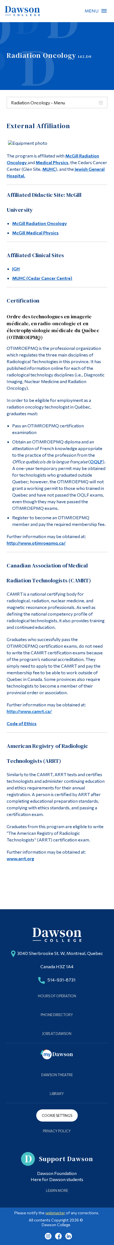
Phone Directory (57, 1014)
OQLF (96, 461)
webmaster (55, 1212)
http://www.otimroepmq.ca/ (36, 543)
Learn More (57, 1190)
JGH (16, 268)
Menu (104, 11)
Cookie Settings (57, 1115)
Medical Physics (52, 162)
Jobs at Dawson (56, 1033)
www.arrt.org (20, 858)
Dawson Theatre (57, 1075)
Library (57, 1093)
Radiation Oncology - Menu (38, 102)
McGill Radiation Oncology (39, 223)
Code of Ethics (22, 723)
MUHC (49, 169)
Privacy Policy (57, 1131)
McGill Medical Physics (35, 232)
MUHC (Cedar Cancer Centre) (42, 278)
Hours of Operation (57, 996)
